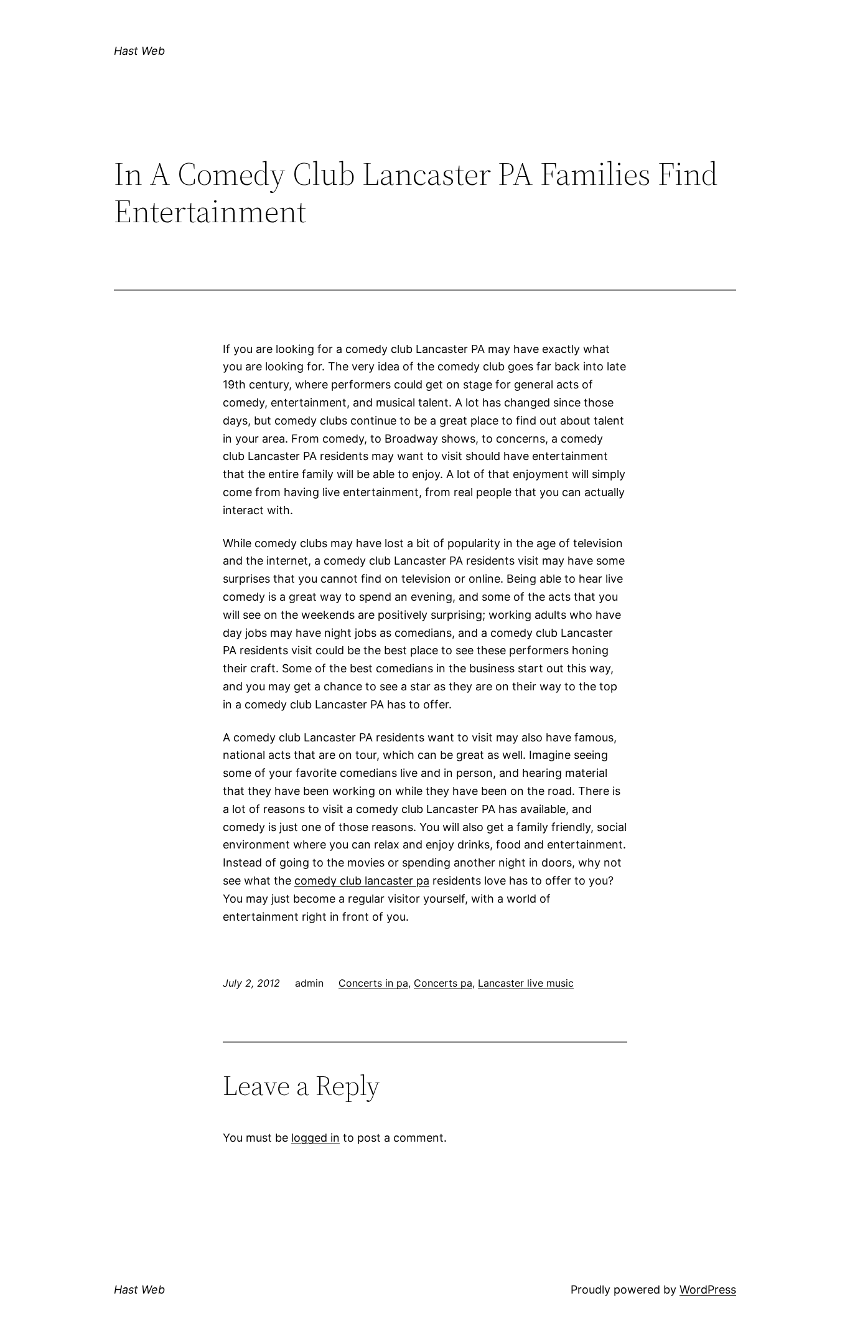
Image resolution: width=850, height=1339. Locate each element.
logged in (315, 1137)
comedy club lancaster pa (361, 880)
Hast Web (139, 50)
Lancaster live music (526, 983)
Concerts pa (443, 983)
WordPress (708, 1289)
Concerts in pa (373, 983)
